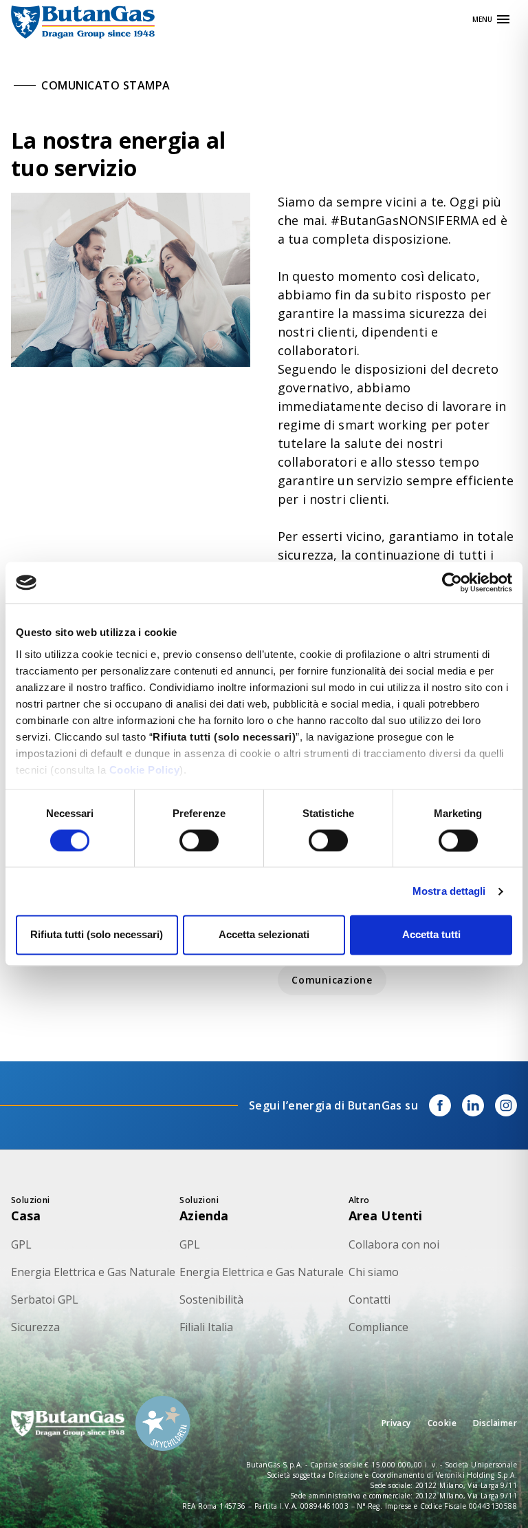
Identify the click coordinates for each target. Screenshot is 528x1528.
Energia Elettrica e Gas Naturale (93, 1272)
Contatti (369, 1299)
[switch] (199, 840)
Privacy (396, 1423)
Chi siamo (374, 1272)
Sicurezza (35, 1327)
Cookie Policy (144, 770)
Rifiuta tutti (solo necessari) (96, 935)
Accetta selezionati (264, 935)
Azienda (203, 1215)
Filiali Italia (206, 1327)
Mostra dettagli (449, 891)
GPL (21, 1244)
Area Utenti (386, 1215)
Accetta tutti (431, 935)
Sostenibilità (211, 1299)
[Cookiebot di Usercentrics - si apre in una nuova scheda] (452, 582)
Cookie (442, 1423)
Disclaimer (495, 1423)
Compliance (378, 1327)
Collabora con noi (394, 1244)
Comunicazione (332, 979)
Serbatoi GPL (44, 1299)
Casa (26, 1215)
